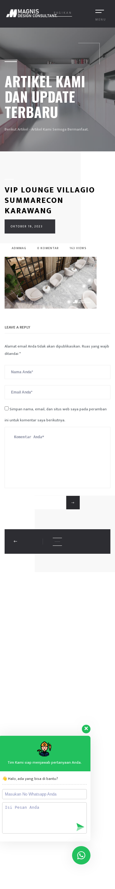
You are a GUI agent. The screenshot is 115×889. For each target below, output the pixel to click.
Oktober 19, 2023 (27, 226)
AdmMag (18, 248)
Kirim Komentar (36, 502)
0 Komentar (47, 248)
